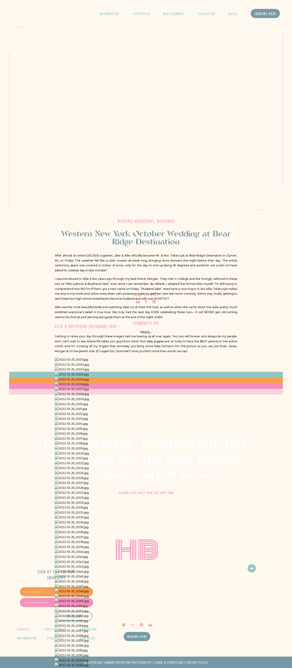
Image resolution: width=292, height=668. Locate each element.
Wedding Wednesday (135, 221)
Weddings (166, 221)
